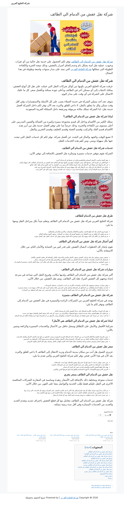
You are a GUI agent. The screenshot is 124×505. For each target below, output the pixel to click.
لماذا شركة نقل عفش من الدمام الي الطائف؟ (98, 454)
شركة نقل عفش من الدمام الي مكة (101, 485)
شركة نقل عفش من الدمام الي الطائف (92, 61)
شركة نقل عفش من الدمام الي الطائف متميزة (97, 465)
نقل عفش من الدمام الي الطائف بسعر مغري (98, 471)
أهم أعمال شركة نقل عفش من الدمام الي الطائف (96, 460)
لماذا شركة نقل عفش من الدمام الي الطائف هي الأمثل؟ (95, 467)
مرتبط (110, 478)
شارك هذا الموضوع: (106, 474)
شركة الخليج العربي (20, 3)
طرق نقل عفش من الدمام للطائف (101, 458)
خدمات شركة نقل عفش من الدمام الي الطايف (97, 456)
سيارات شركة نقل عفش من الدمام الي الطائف (97, 463)
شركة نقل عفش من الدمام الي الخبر (101, 487)
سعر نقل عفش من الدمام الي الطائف (100, 469)
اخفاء (88, 447)
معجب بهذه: (108, 476)
